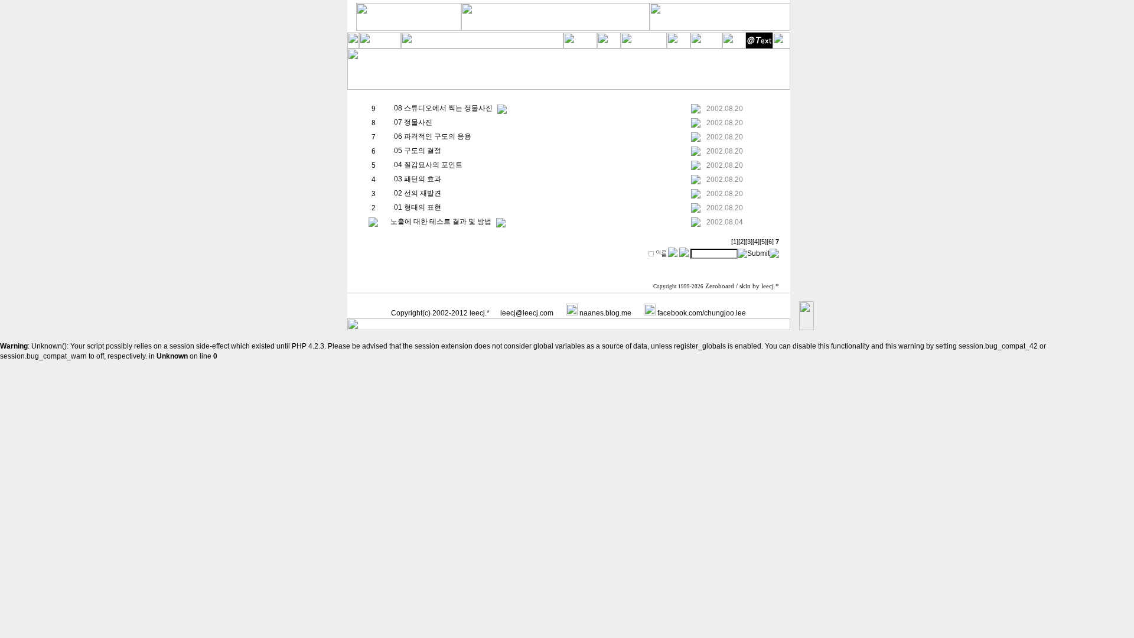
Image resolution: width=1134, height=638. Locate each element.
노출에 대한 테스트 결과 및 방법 (440, 221)
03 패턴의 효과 (417, 179)
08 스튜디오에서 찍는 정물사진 (443, 108)
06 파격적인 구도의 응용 (432, 136)
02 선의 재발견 (417, 193)
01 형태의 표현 (417, 207)
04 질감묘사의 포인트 (428, 165)
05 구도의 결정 (417, 151)
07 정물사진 (413, 122)
